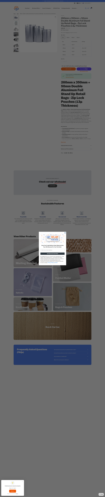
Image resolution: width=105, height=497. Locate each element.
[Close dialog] (65, 232)
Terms (56, 262)
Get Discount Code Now (52, 253)
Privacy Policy (51, 262)
